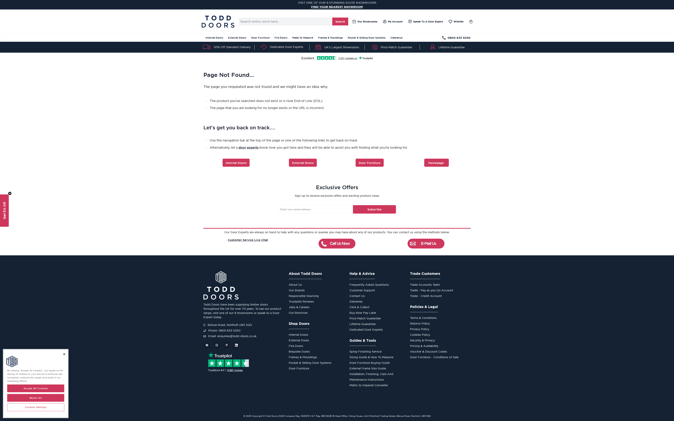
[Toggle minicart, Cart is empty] (471, 21)
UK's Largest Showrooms (341, 47)
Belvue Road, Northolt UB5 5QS (229, 324)
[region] (36, 383)
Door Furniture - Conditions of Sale (434, 357)
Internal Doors (214, 37)
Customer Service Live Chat (248, 239)
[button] (4, 210)
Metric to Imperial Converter (368, 385)
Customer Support (362, 290)
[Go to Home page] (217, 21)
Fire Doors (281, 37)
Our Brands (297, 290)
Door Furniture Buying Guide (369, 362)
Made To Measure (302, 37)
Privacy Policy (419, 329)
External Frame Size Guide (367, 368)
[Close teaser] (10, 193)
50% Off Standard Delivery (232, 47)
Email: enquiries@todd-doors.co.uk (231, 336)
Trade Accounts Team (425, 284)
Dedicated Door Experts (286, 46)
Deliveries (356, 301)
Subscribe (374, 209)
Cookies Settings (36, 407)
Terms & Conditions (423, 317)
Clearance (396, 37)
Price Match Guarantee (396, 47)
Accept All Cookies (36, 388)
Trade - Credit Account (426, 295)
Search (340, 21)
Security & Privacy (422, 340)
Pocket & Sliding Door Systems (366, 37)
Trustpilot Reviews (301, 301)
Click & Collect (359, 307)
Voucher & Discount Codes (428, 351)
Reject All (36, 398)
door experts (249, 147)
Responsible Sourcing (304, 295)
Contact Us (357, 295)
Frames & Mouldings (330, 37)
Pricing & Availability (424, 345)
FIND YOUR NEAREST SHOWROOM (337, 6)
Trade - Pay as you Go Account (431, 290)
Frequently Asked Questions (369, 284)
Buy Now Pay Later (362, 312)
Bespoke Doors (299, 351)
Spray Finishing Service (365, 351)
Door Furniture (260, 37)
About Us (295, 284)
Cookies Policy (420, 334)
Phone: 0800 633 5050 (223, 330)
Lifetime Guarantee (451, 47)
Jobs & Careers (299, 307)
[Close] (64, 354)
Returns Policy (420, 323)
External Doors (237, 37)
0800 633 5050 (459, 37)
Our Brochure (298, 312)
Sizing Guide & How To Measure (371, 357)
